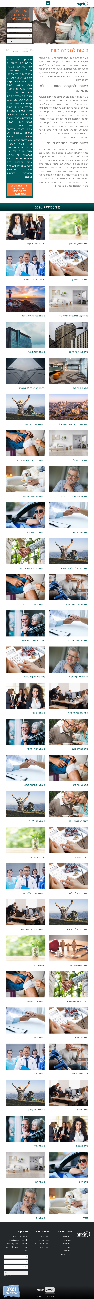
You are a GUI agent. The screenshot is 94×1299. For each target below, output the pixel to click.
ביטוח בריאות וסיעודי (36, 749)
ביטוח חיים (40, 1218)
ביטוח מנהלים (82, 1145)
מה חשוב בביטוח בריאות (34, 279)
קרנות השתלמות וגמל (78, 821)
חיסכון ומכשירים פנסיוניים (77, 1001)
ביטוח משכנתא (81, 1037)
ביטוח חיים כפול (38, 712)
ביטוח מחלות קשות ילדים (34, 604)
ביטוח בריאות (39, 1073)
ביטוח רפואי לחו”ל (37, 821)
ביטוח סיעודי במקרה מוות (34, 496)
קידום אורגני (51, 1296)
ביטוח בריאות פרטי (80, 785)
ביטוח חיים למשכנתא (79, 965)
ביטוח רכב (83, 1182)
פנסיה (85, 1218)
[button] (48, 3)
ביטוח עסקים (82, 1109)
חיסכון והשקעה (81, 857)
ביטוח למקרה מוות (80, 532)
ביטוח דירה (40, 1182)
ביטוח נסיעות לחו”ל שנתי (77, 893)
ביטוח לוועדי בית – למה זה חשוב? (73, 424)
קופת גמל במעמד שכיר (78, 712)
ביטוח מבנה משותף (79, 279)
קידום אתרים (41, 1296)
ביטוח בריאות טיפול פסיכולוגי (75, 604)
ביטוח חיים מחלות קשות (34, 785)
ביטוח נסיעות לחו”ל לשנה (34, 893)
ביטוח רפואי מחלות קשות (77, 640)
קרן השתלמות (39, 965)
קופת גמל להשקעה (36, 857)
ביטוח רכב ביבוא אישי (35, 532)
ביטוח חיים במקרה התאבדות (32, 568)
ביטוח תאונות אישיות (36, 1001)
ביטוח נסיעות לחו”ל (36, 1109)
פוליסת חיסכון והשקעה (78, 676)
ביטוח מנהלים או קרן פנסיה (33, 929)
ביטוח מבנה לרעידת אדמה (33, 315)
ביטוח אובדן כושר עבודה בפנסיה (74, 496)
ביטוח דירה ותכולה (80, 460)
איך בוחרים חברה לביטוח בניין (32, 388)
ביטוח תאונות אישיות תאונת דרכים (30, 460)
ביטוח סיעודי (39, 1145)
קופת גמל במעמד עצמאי (34, 676)
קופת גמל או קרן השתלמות (33, 640)
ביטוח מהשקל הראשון (78, 243)
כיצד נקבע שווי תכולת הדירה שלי (73, 315)
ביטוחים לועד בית (80, 388)
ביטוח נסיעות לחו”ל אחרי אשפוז (74, 568)
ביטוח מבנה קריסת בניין (78, 351)
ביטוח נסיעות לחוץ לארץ (77, 929)
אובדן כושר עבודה (80, 1073)
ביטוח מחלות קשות (37, 1037)
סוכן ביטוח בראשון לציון (35, 243)
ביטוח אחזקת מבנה (36, 351)
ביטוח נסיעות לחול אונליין (34, 424)
